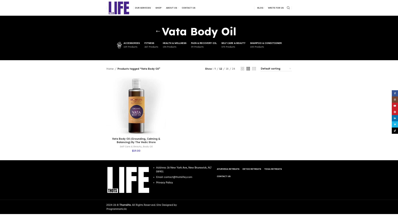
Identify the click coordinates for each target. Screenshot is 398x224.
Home (110, 68)
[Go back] (158, 31)
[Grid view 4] (254, 69)
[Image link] (128, 179)
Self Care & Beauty (131, 146)
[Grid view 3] (248, 69)
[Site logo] (119, 7)
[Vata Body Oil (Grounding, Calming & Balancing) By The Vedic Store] (136, 106)
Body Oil (148, 146)
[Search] (288, 8)
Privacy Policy (164, 182)
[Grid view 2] (242, 69)
